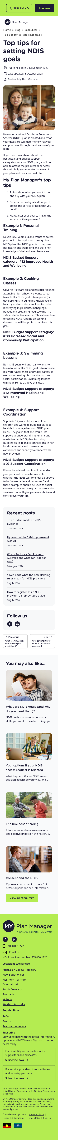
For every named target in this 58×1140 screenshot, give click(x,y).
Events (7, 1021)
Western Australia (14, 1004)
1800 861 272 (21, 8)
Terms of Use (34, 1118)
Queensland (10, 984)
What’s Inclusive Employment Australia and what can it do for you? (26, 557)
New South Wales (13, 974)
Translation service (14, 1026)
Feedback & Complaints (13, 1118)
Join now (44, 8)
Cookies (47, 1118)
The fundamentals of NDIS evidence (24, 521)
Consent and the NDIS (22, 878)
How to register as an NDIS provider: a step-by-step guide (26, 593)
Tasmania (9, 994)
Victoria (7, 999)
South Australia (12, 989)
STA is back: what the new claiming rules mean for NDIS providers (28, 576)
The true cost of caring (22, 824)
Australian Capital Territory (19, 970)
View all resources (22, 898)
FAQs (6, 1016)
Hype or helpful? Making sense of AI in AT (28, 538)
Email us (14, 952)
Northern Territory (14, 979)
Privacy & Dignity (36, 1114)
